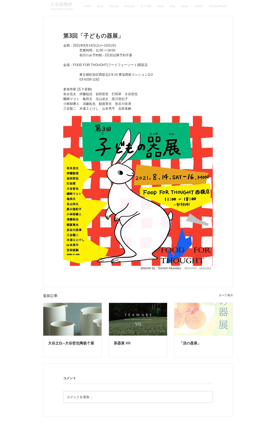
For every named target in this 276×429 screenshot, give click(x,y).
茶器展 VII (122, 343)
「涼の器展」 (190, 343)
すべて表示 (226, 295)
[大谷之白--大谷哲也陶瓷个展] (72, 319)
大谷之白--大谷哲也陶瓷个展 (71, 343)
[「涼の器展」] (203, 319)
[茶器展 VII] (138, 319)
